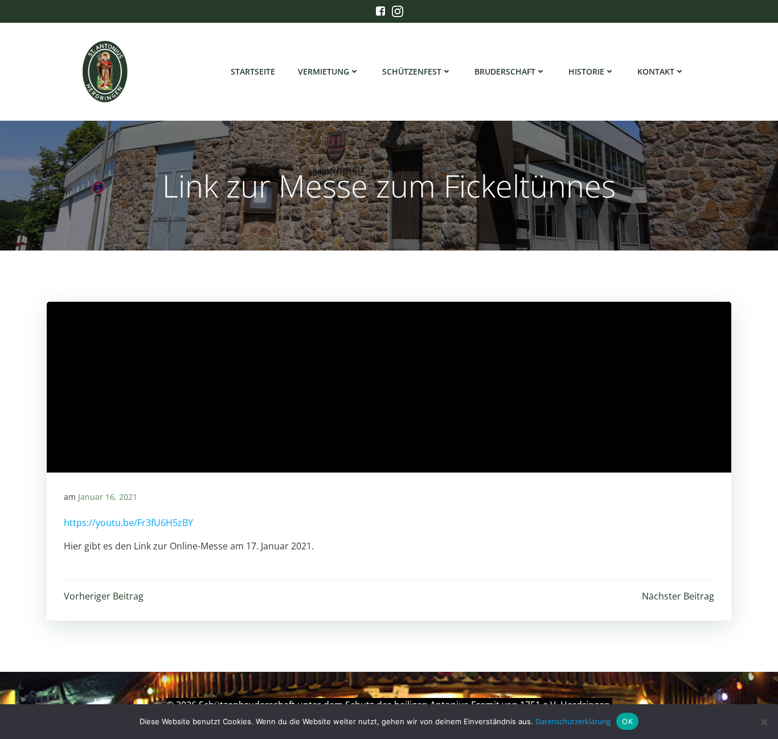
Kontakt (655, 71)
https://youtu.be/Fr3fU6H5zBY (128, 522)
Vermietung (323, 71)
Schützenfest (411, 71)
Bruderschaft (504, 71)
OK (627, 721)
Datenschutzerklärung (573, 721)
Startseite (253, 71)
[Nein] (763, 722)
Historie (586, 71)
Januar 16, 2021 (107, 496)
